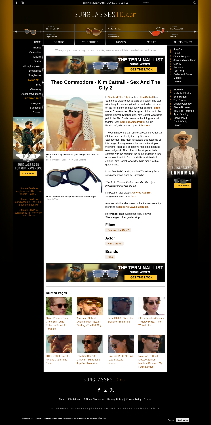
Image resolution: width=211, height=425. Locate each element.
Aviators (145, 125)
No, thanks (182, 420)
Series (151, 42)
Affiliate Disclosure (94, 399)
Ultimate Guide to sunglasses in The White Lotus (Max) (28, 213)
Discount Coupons (31, 94)
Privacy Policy (115, 399)
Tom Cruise (179, 100)
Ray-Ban (178, 49)
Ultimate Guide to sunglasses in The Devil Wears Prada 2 (28, 191)
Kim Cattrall (147, 97)
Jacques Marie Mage (184, 60)
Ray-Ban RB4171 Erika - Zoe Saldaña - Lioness (120, 360)
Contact (37, 112)
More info (102, 418)
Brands (59, 42)
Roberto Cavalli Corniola (133, 207)
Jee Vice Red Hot (141, 192)
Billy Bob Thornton (183, 111)
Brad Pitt (173, 37)
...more (177, 81)
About (62, 399)
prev (16, 31)
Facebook (35, 107)
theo (110, 257)
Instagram (35, 103)
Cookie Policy (133, 399)
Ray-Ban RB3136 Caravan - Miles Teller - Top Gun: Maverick (89, 360)
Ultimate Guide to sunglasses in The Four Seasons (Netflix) (28, 202)
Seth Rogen (180, 96)
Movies (121, 42)
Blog (38, 84)
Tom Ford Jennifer (114, 29)
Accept (171, 420)
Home (38, 42)
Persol (177, 53)
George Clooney (182, 103)
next (195, 31)
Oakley (177, 63)
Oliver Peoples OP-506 (54, 29)
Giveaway (35, 89)
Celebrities (90, 42)
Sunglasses (34, 75)
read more (150, 50)
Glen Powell (180, 118)
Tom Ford (178, 70)
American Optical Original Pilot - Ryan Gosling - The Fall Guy (89, 322)
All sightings (182, 42)
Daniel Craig (180, 121)
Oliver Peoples (181, 56)
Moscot (177, 78)
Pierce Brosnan (181, 107)
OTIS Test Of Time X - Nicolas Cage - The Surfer (58, 360)
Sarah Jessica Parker (132, 122)
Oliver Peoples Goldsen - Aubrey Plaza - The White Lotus (151, 322)
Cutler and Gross (182, 74)
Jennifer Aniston (113, 37)
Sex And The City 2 (119, 97)
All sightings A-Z (32, 66)
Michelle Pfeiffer (182, 93)
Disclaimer (74, 399)
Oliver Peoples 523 (176, 29)
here (133, 196)
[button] (74, 150)
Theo (157, 107)
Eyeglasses (34, 70)
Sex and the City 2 (118, 230)
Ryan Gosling (180, 114)
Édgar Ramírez (51, 37)
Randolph (178, 67)
